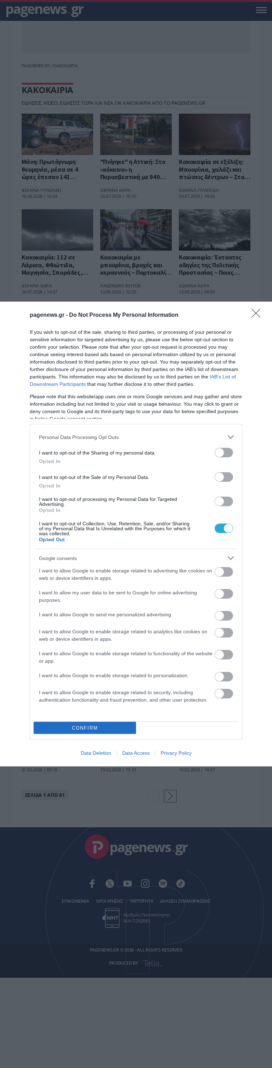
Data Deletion (96, 753)
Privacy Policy (176, 753)
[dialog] (136, 534)
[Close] (258, 315)
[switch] (224, 452)
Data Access (136, 753)
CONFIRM (85, 728)
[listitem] (136, 437)
